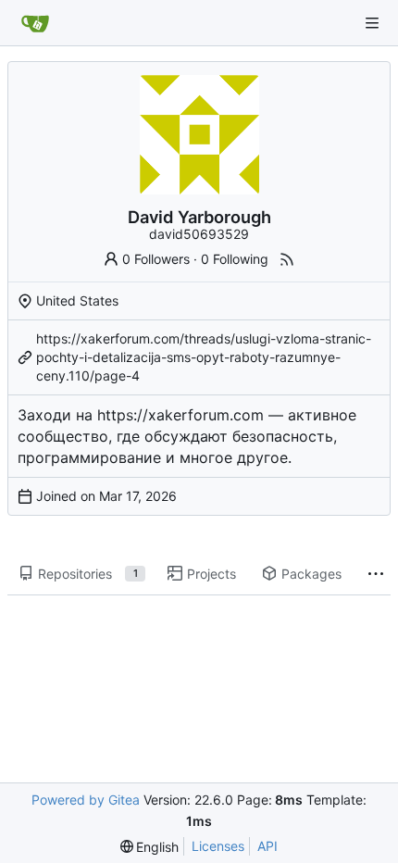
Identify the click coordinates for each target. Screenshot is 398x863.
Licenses (218, 846)
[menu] (150, 847)
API (267, 846)
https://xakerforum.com (180, 415)
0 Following (234, 259)
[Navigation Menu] (372, 23)
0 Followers (156, 259)
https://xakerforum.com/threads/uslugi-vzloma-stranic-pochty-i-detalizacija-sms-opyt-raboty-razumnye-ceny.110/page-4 (203, 357)
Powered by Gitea (85, 799)
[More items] (376, 574)
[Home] (35, 23)
